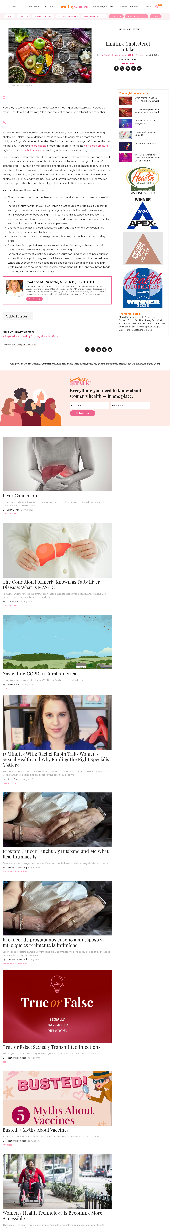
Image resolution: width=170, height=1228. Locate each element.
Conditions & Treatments (130, 7)
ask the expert (18, 345)
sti (4, 1062)
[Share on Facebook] (116, 68)
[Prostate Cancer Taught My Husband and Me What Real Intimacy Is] (57, 819)
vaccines (7, 1145)
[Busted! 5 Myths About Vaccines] (57, 1098)
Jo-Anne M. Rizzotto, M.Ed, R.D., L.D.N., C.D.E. (122, 55)
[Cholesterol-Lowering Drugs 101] (125, 134)
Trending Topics (129, 313)
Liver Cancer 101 (20, 495)
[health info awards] (143, 287)
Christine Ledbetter (16, 867)
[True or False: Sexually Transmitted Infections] (57, 1006)
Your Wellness (31, 6)
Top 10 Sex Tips (135, 320)
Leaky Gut (150, 320)
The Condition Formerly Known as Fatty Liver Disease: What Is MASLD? (51, 584)
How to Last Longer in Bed (139, 330)
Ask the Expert (127, 60)
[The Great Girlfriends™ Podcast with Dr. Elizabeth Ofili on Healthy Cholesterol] (125, 157)
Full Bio (32, 299)
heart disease (38, 145)
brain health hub (43, 16)
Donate (155, 16)
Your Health (13, 6)
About (148, 7)
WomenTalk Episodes (94, 16)
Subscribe (116, 16)
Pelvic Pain (154, 323)
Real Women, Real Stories (103, 7)
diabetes (29, 150)
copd (5, 689)
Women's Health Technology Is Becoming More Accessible (52, 1215)
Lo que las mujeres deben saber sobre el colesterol (147, 111)
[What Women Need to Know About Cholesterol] (125, 100)
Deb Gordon (13, 684)
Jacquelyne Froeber (16, 1058)
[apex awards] (142, 213)
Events (9, 16)
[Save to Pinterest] (128, 68)
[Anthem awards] (143, 248)
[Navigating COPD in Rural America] (57, 641)
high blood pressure (96, 145)
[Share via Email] (139, 68)
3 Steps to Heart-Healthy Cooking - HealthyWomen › (32, 336)
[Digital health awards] (142, 180)
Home (122, 29)
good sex (23, 16)
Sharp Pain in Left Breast (131, 317)
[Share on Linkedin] (133, 68)
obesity (39, 150)
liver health (10, 514)
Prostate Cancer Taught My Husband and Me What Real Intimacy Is (55, 854)
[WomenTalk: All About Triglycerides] (125, 123)
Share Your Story (136, 16)
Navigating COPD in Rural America (39, 673)
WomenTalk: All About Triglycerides (145, 122)
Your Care (48, 6)
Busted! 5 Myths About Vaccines (36, 1130)
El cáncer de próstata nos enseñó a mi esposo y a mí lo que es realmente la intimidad (54, 942)
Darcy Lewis (13, 510)
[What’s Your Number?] (125, 146)
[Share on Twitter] (122, 68)
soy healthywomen (68, 16)
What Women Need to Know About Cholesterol (147, 99)
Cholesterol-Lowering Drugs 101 (145, 133)
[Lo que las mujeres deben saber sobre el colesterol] (125, 112)
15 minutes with (11, 783)
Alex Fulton (12, 601)
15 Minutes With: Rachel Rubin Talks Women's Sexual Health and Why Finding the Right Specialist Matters (57, 759)
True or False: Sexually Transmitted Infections (51, 1047)
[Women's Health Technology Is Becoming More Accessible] (57, 1181)
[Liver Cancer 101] (57, 463)
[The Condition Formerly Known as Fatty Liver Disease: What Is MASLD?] (57, 550)
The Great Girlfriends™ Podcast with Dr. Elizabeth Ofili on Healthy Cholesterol (147, 158)
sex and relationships (15, 872)
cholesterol (135, 29)
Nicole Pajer (12, 779)
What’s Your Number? (145, 143)
